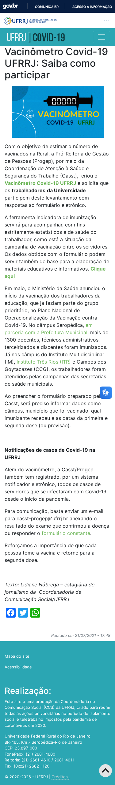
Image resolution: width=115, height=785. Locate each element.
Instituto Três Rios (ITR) (44, 362)
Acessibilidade (18, 666)
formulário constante (66, 533)
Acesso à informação (92, 7)
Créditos (60, 776)
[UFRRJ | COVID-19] (35, 37)
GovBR (10, 6)
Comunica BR (47, 7)
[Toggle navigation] (101, 37)
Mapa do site (17, 656)
